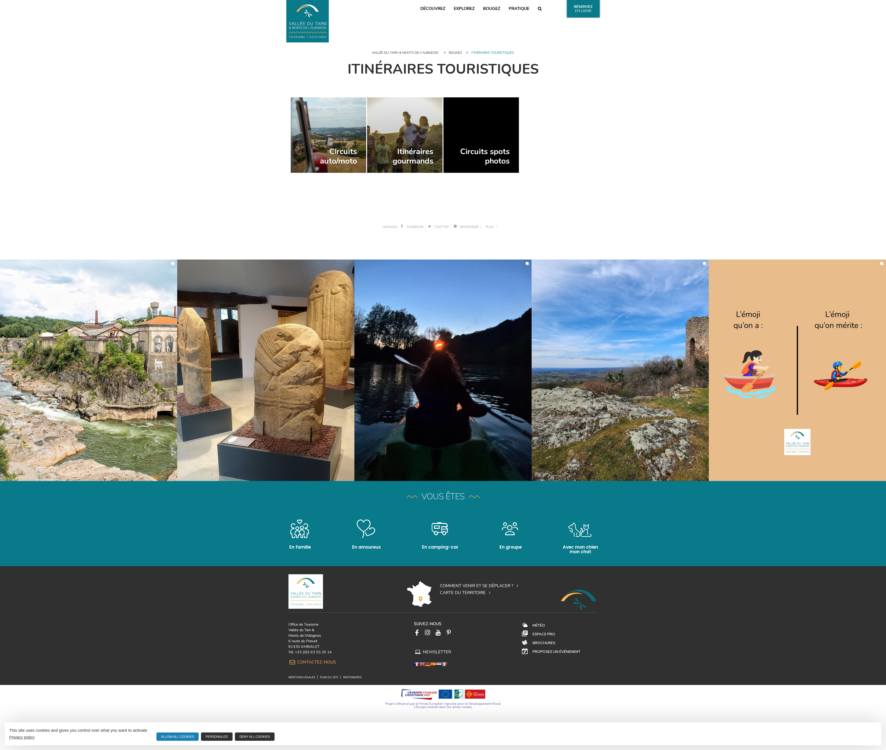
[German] (428, 664)
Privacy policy (22, 737)
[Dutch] (439, 664)
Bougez (455, 53)
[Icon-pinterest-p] (449, 633)
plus (490, 227)
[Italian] (444, 664)
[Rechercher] (540, 8)
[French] (416, 664)
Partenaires (352, 677)
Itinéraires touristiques (492, 53)
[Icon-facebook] (417, 633)
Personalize (217, 736)
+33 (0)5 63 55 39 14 (313, 652)
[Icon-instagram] (428, 633)
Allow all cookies (177, 736)
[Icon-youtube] (438, 633)
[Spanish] (433, 664)
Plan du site (329, 677)
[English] (422, 664)
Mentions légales (301, 677)
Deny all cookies (254, 736)
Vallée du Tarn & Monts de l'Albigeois (405, 53)
